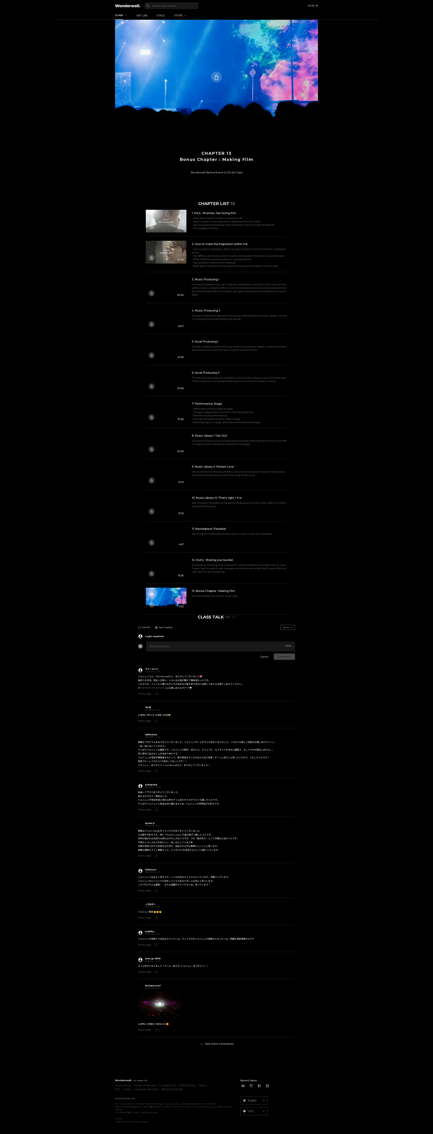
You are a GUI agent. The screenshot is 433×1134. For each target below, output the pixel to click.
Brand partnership (172, 1089)
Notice (203, 1085)
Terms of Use (123, 1085)
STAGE (161, 15)
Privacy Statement (145, 1085)
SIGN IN (313, 5)
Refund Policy (187, 1085)
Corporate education (146, 1089)
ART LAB (141, 15)
